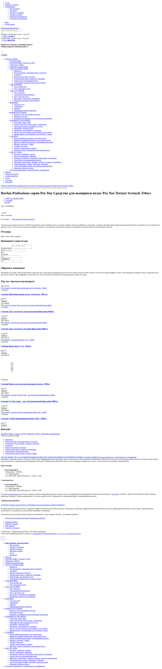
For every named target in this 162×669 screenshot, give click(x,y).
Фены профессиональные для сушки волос (30, 138)
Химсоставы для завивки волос (26, 81)
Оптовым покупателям (18, 19)
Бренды (8, 172)
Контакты (9, 182)
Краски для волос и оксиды (24, 77)
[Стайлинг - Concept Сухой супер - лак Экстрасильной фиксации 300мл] (28, 395)
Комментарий (6, 248)
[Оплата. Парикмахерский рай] (25, 518)
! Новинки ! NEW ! (17, 65)
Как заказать (10, 526)
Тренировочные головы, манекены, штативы (31, 164)
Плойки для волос (21, 146)
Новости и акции (11, 174)
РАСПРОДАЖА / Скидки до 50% (22, 63)
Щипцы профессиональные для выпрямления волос (33, 142)
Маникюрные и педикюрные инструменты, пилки (33, 134)
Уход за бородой (20, 87)
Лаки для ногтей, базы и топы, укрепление (30, 124)
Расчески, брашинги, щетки (24, 154)
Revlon (7, 202)
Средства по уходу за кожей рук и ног (28, 126)
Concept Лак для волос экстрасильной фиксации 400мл (27, 311)
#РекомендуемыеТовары (19, 67)
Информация (10, 7)
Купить (4, 301)
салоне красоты (14, 494)
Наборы (17, 108)
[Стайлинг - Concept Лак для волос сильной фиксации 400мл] (24, 323)
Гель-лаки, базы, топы (22, 122)
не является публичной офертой (45, 534)
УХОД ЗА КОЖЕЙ (17, 91)
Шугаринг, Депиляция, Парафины (27, 99)
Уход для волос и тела (22, 89)
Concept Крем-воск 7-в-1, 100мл (16, 346)
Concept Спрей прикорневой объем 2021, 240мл (24, 418)
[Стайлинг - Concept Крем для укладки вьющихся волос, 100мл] (12, 378)
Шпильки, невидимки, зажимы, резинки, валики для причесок (37, 162)
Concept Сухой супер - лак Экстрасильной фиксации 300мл (29, 401)
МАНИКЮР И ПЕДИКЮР (20, 120)
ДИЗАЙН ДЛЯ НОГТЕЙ (23, 128)
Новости (11, 5)
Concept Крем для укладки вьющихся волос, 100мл (25, 384)
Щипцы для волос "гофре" (24, 144)
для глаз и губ (19, 104)
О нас (7, 3)
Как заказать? (15, 9)
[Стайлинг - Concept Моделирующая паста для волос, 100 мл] (24, 288)
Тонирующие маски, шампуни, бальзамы (29, 79)
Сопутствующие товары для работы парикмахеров (33, 166)
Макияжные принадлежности (25, 110)
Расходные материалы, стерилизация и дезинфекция (29, 170)
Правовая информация (18, 17)
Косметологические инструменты (27, 100)
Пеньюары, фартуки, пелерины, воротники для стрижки (35, 158)
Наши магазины (11, 522)
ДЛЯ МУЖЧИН (16, 85)
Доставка (8, 180)
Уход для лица (19, 93)
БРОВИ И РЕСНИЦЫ (18, 112)
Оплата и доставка (17, 13)
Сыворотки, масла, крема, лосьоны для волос (22, 443)
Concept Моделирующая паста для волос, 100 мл (24, 294)
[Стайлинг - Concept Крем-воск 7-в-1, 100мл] (17, 340)
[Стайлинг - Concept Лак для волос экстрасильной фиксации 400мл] (26, 305)
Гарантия (13, 11)
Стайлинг (17, 75)
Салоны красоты (11, 176)
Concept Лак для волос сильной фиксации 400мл (24, 329)
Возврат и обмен (16, 15)
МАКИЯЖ (14, 102)
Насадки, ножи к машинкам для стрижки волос (32, 150)
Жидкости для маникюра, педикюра (27, 130)
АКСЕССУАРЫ (16, 152)
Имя (2, 250)
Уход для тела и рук (21, 97)
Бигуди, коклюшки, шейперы (25, 156)
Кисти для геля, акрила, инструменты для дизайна (33, 132)
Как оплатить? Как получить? (23, 219)
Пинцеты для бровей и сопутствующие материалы (33, 118)
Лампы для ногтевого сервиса (25, 148)
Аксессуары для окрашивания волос (27, 160)
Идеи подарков (15, 61)
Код (2, 252)
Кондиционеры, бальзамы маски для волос (30, 73)
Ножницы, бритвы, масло (24, 168)
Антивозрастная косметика (24, 95)
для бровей (18, 106)
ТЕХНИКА (14, 136)
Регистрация (10, 24)
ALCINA (115, 494)
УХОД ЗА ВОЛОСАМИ (19, 69)
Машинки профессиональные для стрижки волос (32, 140)
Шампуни (18, 71)
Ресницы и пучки (20, 116)
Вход (7, 22)
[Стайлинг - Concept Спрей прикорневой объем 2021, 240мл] (23, 412)
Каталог (11, 59)
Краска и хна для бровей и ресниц (27, 114)
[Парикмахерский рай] (10, 28)
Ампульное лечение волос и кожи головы (30, 83)
